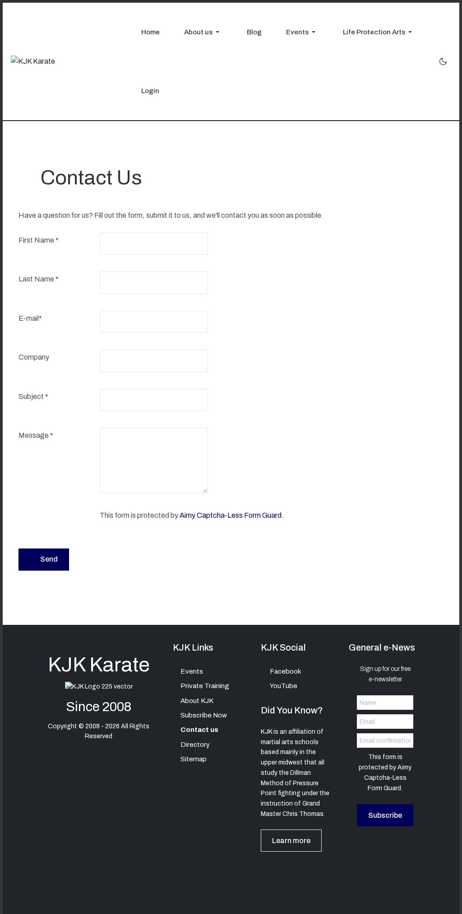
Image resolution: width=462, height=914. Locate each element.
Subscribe (385, 815)
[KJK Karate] (33, 61)
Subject (33, 396)
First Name (38, 240)
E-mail (30, 318)
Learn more (291, 840)
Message (35, 435)
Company (33, 357)
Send (48, 559)
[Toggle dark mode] (443, 61)
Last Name (38, 279)
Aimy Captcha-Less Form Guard (231, 515)
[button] (199, 32)
